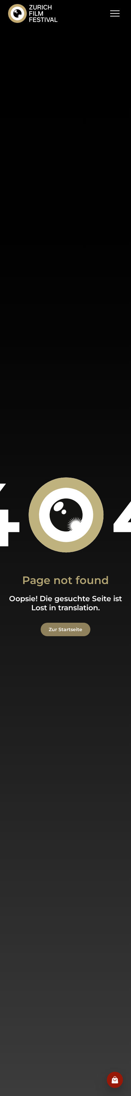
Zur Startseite (65, 629)
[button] (115, 13)
